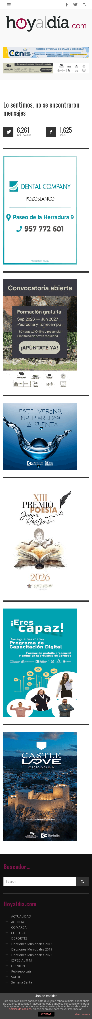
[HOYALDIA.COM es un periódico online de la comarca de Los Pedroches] (46, 28)
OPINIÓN (18, 966)
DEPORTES (19, 938)
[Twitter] (75, 4)
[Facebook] (66, 4)
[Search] (9, 4)
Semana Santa (21, 982)
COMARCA (19, 927)
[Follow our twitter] (8, 132)
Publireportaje (21, 971)
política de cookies (20, 1009)
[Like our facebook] (51, 132)
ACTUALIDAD (21, 916)
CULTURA (18, 933)
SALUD (16, 977)
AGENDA (17, 922)
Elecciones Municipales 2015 (31, 944)
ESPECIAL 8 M (21, 960)
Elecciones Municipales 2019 (31, 949)
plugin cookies (82, 1014)
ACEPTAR (46, 1014)
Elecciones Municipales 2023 (31, 955)
